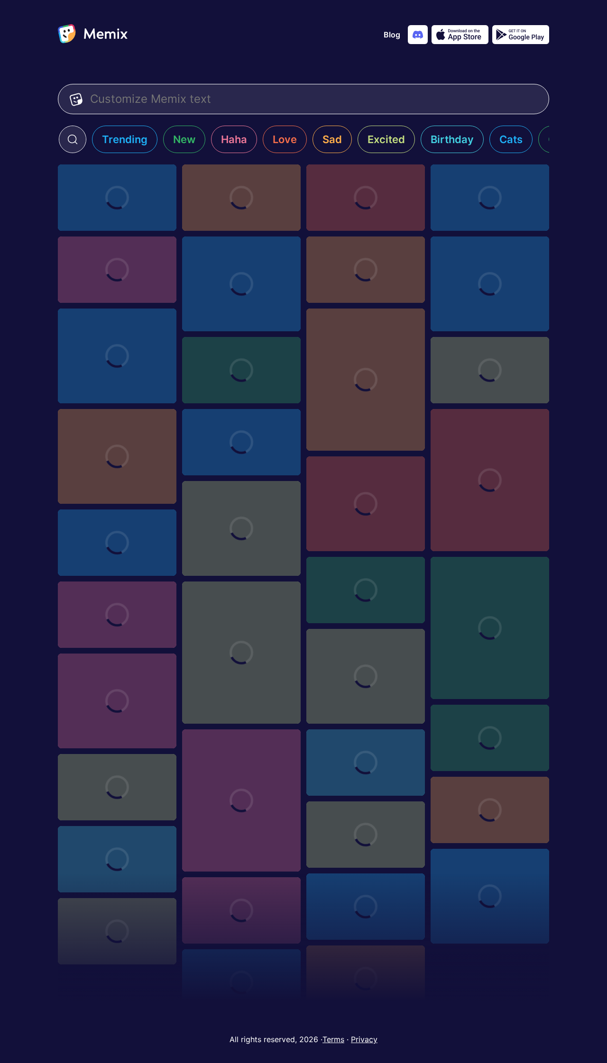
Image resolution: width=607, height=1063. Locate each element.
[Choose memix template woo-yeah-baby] (241, 528)
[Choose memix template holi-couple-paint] (365, 762)
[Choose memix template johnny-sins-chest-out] (117, 456)
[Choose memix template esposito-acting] (490, 283)
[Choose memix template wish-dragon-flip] (365, 269)
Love (285, 139)
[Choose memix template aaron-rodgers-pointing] (241, 982)
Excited (386, 139)
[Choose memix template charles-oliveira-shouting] (365, 906)
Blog (392, 34)
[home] (93, 34)
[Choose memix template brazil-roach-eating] (241, 652)
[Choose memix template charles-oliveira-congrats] (241, 910)
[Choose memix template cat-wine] (490, 628)
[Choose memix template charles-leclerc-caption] (117, 931)
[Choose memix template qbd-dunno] (117, 859)
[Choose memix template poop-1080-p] (117, 701)
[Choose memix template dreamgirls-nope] (490, 738)
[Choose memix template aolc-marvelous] (365, 197)
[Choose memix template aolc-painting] (241, 197)
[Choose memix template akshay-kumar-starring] (490, 370)
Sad (332, 139)
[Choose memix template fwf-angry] (117, 269)
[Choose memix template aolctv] (490, 197)
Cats (511, 139)
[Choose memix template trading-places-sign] (490, 810)
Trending (124, 139)
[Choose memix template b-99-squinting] (365, 978)
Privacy (364, 1039)
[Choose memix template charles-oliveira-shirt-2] (365, 590)
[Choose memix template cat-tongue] (117, 356)
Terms (333, 1039)
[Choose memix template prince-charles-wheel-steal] (490, 896)
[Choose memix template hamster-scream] (365, 380)
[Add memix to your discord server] (418, 34)
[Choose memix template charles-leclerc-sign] (365, 676)
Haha (234, 139)
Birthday (452, 139)
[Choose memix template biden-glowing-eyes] (241, 800)
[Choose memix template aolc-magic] (117, 197)
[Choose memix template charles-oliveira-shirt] (117, 614)
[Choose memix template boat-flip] (117, 787)
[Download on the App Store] (460, 34)
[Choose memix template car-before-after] (365, 503)
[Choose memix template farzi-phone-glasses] (241, 442)
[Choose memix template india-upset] (241, 283)
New (184, 139)
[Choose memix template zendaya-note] (117, 542)
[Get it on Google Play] (520, 34)
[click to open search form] (72, 139)
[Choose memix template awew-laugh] (241, 370)
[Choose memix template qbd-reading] (365, 834)
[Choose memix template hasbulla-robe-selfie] (490, 480)
